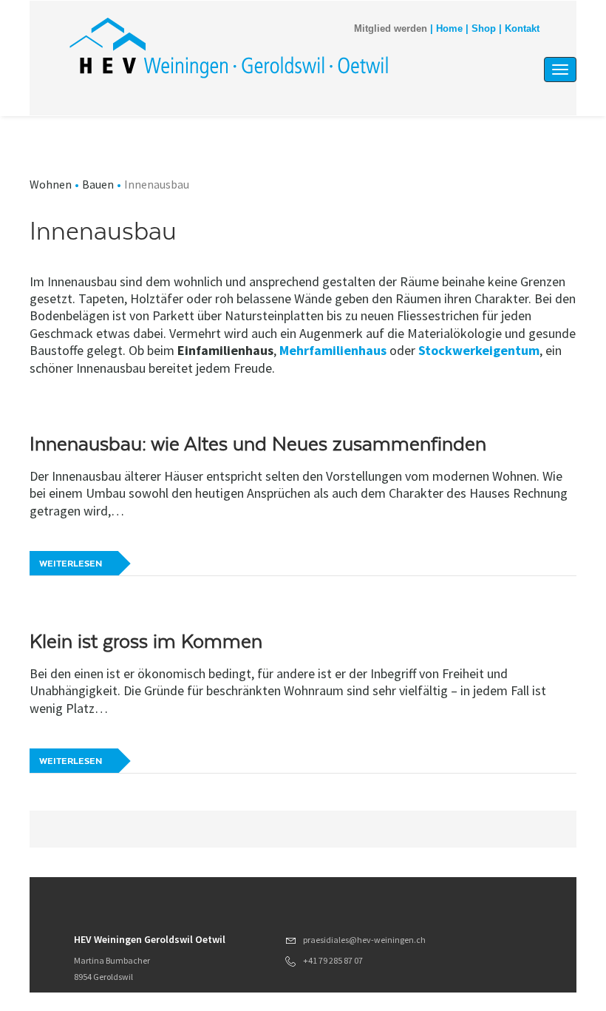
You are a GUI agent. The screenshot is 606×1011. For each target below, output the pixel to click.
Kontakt (522, 29)
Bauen (98, 184)
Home (449, 29)
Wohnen (51, 184)
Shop (483, 29)
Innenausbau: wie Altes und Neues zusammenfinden (258, 444)
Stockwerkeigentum (478, 350)
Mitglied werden (390, 29)
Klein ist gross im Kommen (146, 641)
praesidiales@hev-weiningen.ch (364, 939)
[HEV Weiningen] (229, 47)
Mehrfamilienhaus (333, 350)
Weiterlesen (70, 563)
